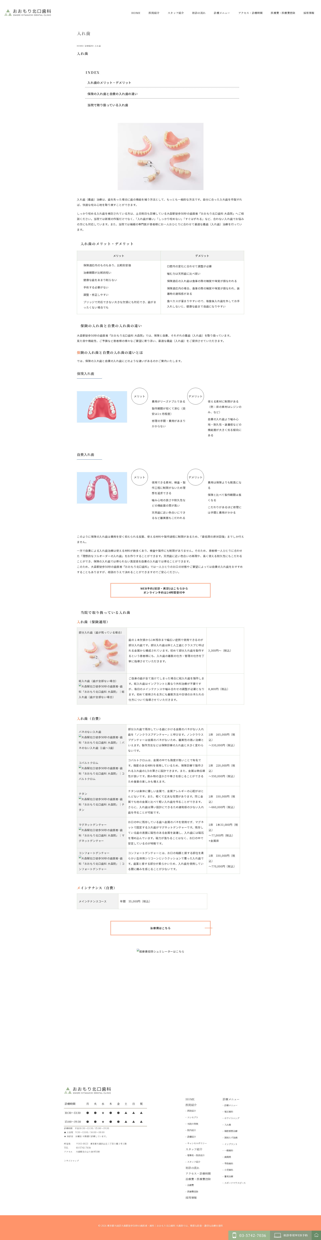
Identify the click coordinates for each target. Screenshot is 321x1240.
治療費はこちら (160, 928)
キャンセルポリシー (197, 1143)
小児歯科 (228, 1169)
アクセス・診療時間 (198, 1173)
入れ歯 (227, 1124)
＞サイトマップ (71, 1160)
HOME (80, 46)
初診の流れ (193, 1168)
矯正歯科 (228, 1111)
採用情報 (191, 1198)
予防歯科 (228, 1163)
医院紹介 (191, 1110)
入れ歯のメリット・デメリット (109, 82)
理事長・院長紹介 (196, 1155)
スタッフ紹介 (193, 1161)
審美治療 (228, 1176)
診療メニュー (230, 1105)
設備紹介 (191, 1136)
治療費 (190, 1185)
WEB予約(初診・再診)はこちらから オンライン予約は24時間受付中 (164, 590)
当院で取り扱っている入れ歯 (107, 105)
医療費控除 (192, 1191)
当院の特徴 (192, 1123)
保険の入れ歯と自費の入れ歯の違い (112, 94)
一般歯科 (228, 1150)
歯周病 (227, 1157)
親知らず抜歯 (230, 1137)
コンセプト (192, 1117)
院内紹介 (191, 1130)
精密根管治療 (230, 1131)
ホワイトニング (231, 1118)
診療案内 (89, 46)
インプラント (230, 1144)
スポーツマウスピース (235, 1182)
